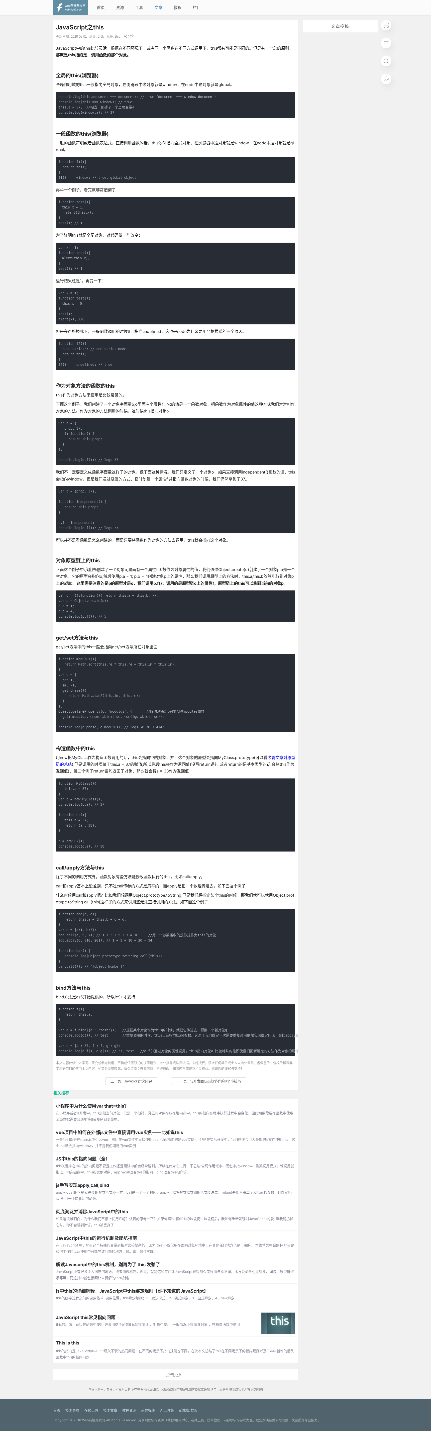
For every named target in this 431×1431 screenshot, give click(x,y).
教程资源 (129, 1410)
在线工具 (91, 1410)
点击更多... (175, 1374)
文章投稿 (340, 26)
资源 (120, 7)
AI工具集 (167, 1410)
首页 (101, 7)
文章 (158, 7)
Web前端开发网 (93, 1420)
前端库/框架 (188, 1410)
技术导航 (72, 1410)
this (117, 36)
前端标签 (148, 1410)
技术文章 (110, 1410)
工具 (139, 7)
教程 (178, 7)
